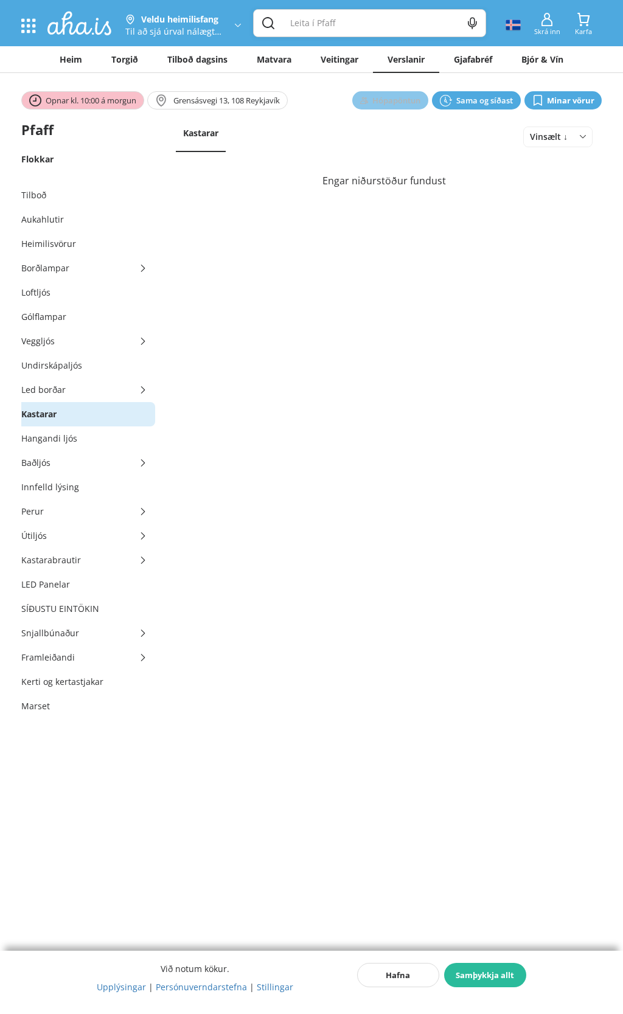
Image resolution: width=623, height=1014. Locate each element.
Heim (71, 59)
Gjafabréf (473, 59)
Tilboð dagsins (197, 59)
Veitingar (339, 59)
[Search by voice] (472, 23)
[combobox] (558, 137)
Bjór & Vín (542, 59)
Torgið (124, 59)
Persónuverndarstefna (201, 987)
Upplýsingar (121, 987)
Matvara (274, 59)
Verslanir (406, 59)
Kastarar (200, 133)
